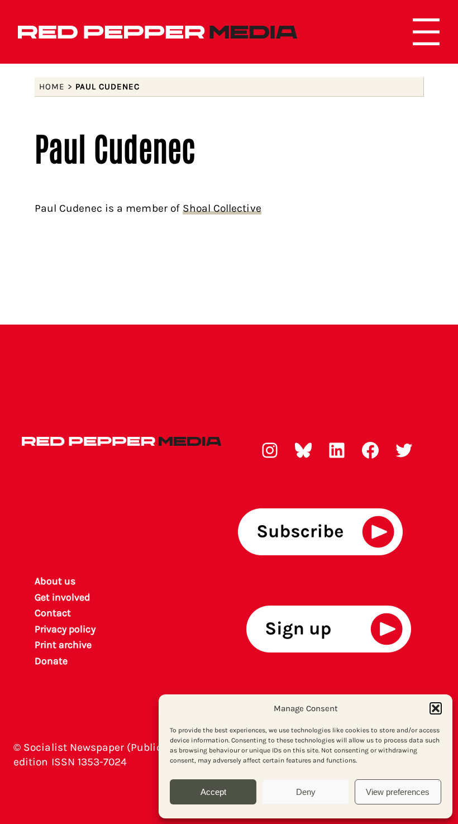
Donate (51, 660)
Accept (213, 792)
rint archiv (63, 644)
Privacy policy (65, 629)
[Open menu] (426, 32)
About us (55, 581)
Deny (306, 792)
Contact (53, 612)
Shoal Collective (222, 208)
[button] (435, 708)
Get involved (63, 597)
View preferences (398, 792)
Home (52, 87)
